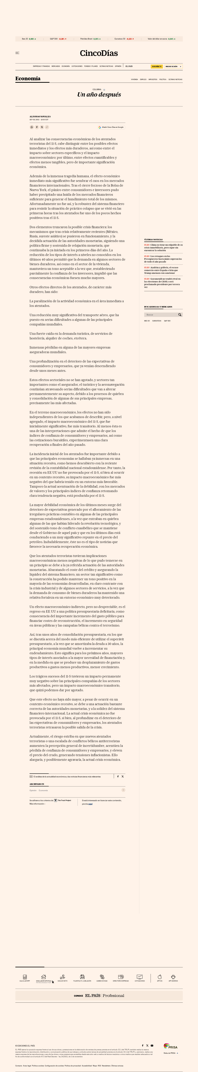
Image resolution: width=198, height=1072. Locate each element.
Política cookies (38, 1066)
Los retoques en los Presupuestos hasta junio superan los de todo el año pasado (163, 259)
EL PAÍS (127, 65)
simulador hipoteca (43, 981)
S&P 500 (54, 39)
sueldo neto (62, 981)
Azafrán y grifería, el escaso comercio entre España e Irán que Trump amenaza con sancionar (161, 270)
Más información (37, 804)
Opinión (118, 66)
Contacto (18, 1066)
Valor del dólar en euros (157, 39)
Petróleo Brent (86, 39)
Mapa (95, 1066)
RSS (99, 1066)
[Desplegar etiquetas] (123, 790)
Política (162, 79)
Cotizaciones (77, 66)
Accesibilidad (87, 1066)
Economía (66, 66)
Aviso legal (27, 1066)
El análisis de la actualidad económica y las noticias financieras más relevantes (67, 776)
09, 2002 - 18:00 (39, 120)
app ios (159, 981)
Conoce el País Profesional (99, 995)
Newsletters (106, 1066)
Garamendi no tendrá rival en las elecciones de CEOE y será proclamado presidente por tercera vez (162, 283)
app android (173, 981)
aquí (90, 804)
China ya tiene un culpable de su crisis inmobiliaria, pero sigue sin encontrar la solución (163, 248)
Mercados (56, 66)
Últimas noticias (106, 66)
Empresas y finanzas (41, 66)
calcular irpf (25, 981)
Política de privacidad (73, 1066)
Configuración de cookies (54, 1066)
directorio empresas (121, 981)
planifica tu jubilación (82, 981)
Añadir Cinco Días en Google (112, 127)
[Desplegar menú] (17, 53)
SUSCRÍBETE (157, 66)
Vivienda (134, 79)
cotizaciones (140, 981)
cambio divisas (102, 981)
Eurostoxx (156, 321)
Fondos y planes (91, 66)
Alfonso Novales (40, 116)
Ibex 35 (25, 39)
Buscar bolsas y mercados (158, 307)
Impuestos (153, 79)
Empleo (143, 79)
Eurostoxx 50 (120, 39)
